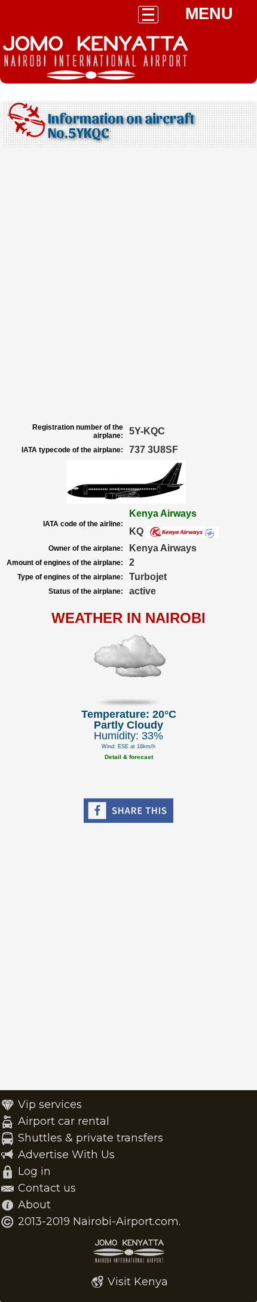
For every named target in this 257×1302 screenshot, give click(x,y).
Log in (34, 1171)
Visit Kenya (138, 1281)
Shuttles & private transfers (90, 1137)
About (34, 1204)
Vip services (50, 1104)
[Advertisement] (128, 285)
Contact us (47, 1188)
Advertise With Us (66, 1154)
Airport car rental (63, 1121)
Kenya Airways (163, 513)
